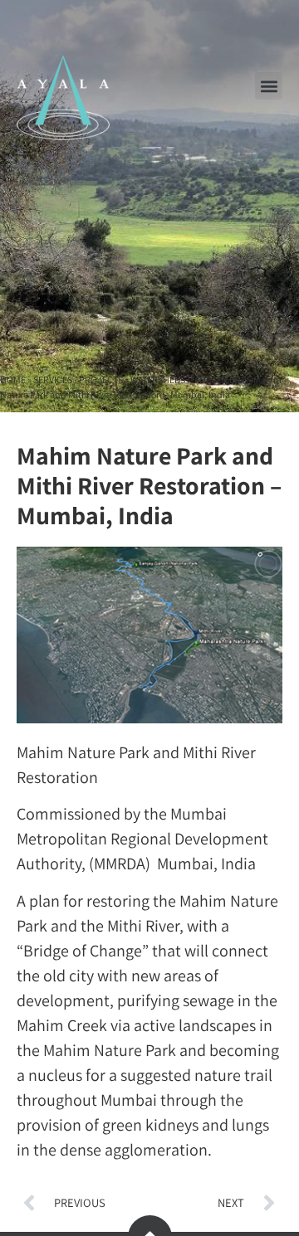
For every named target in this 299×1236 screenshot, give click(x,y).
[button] (268, 86)
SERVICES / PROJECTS (78, 379)
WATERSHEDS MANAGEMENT (188, 379)
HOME (13, 379)
